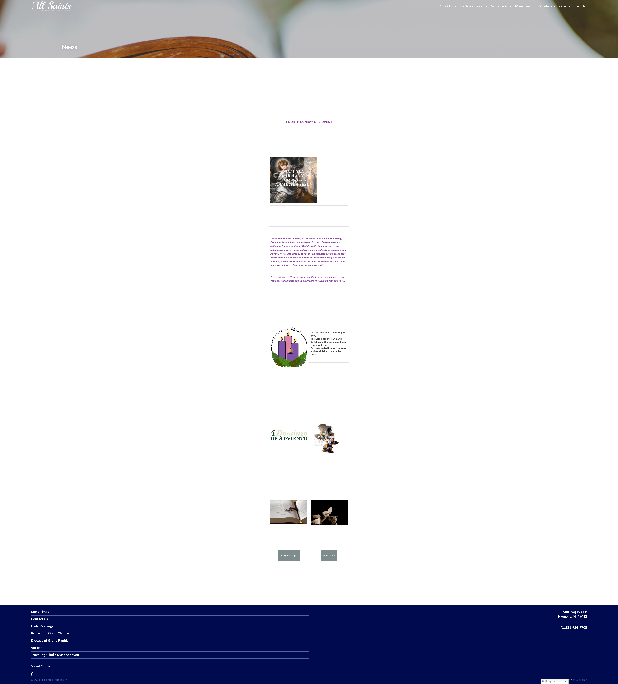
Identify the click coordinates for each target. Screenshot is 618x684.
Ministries (522, 6)
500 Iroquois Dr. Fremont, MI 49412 (572, 614)
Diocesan (581, 679)
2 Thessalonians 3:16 (281, 277)
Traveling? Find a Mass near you (55, 655)
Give (562, 6)
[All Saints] (51, 11)
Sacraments (499, 6)
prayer (331, 246)
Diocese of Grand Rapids (49, 640)
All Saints (46, 679)
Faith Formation (472, 6)
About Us (446, 6)
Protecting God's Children (51, 633)
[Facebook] (32, 674)
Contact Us (577, 6)
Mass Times (40, 612)
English (550, 681)
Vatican (36, 648)
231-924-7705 (576, 627)
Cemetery (545, 6)
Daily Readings (42, 626)
